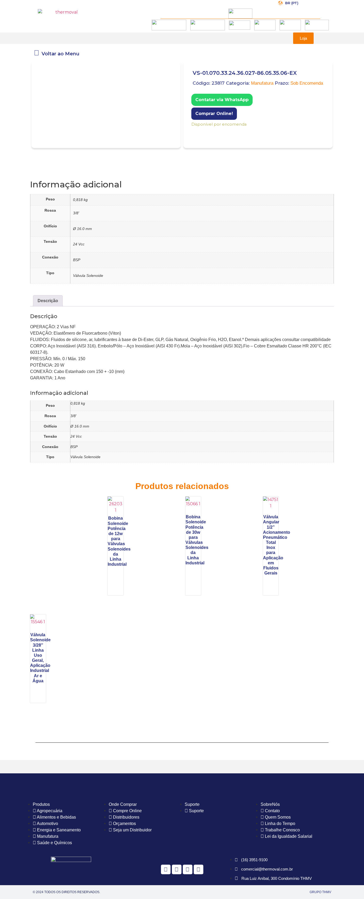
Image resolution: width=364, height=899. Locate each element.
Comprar (192, 131)
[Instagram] (176, 869)
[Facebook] (166, 869)
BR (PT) (291, 3)
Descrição (48, 300)
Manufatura (262, 83)
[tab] (48, 300)
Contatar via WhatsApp (222, 99)
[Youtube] (187, 869)
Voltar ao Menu (60, 54)
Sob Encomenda (306, 83)
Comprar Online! (214, 113)
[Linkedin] (198, 869)
